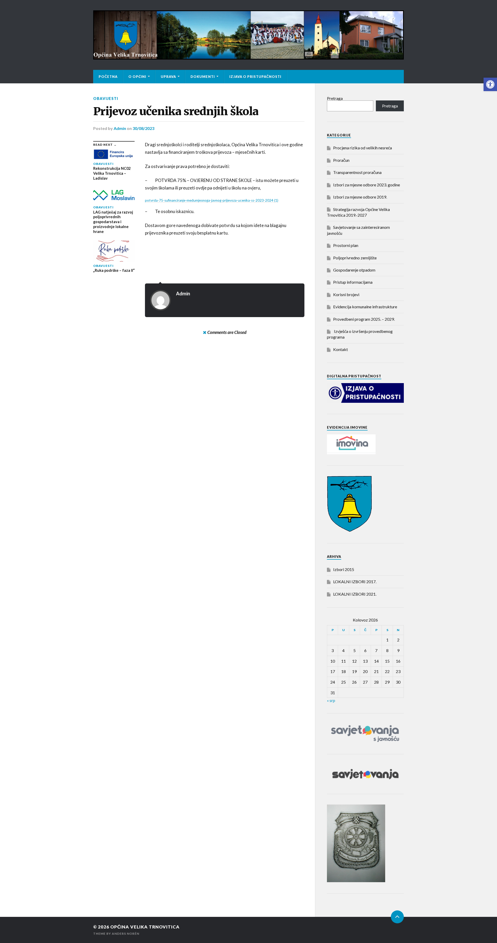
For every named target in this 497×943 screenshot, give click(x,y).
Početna (108, 77)
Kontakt (340, 349)
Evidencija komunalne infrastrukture (365, 306)
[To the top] (397, 916)
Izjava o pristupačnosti (255, 77)
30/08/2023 (143, 128)
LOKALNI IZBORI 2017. (354, 581)
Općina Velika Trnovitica (145, 927)
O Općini (137, 77)
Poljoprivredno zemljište (355, 257)
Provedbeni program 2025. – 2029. (364, 319)
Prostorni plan (345, 245)
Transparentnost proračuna (357, 172)
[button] (490, 84)
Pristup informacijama (352, 282)
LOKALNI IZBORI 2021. (354, 593)
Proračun (341, 160)
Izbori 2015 (343, 569)
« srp (331, 700)
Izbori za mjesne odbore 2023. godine (366, 184)
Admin (120, 128)
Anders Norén (125, 933)
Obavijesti (105, 98)
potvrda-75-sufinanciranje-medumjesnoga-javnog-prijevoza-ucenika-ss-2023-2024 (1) (211, 200)
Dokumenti (203, 77)
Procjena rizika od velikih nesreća (362, 147)
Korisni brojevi (346, 294)
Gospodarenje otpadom (354, 269)
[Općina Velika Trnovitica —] (248, 35)
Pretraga (335, 98)
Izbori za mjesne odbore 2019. (360, 196)
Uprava (168, 77)
